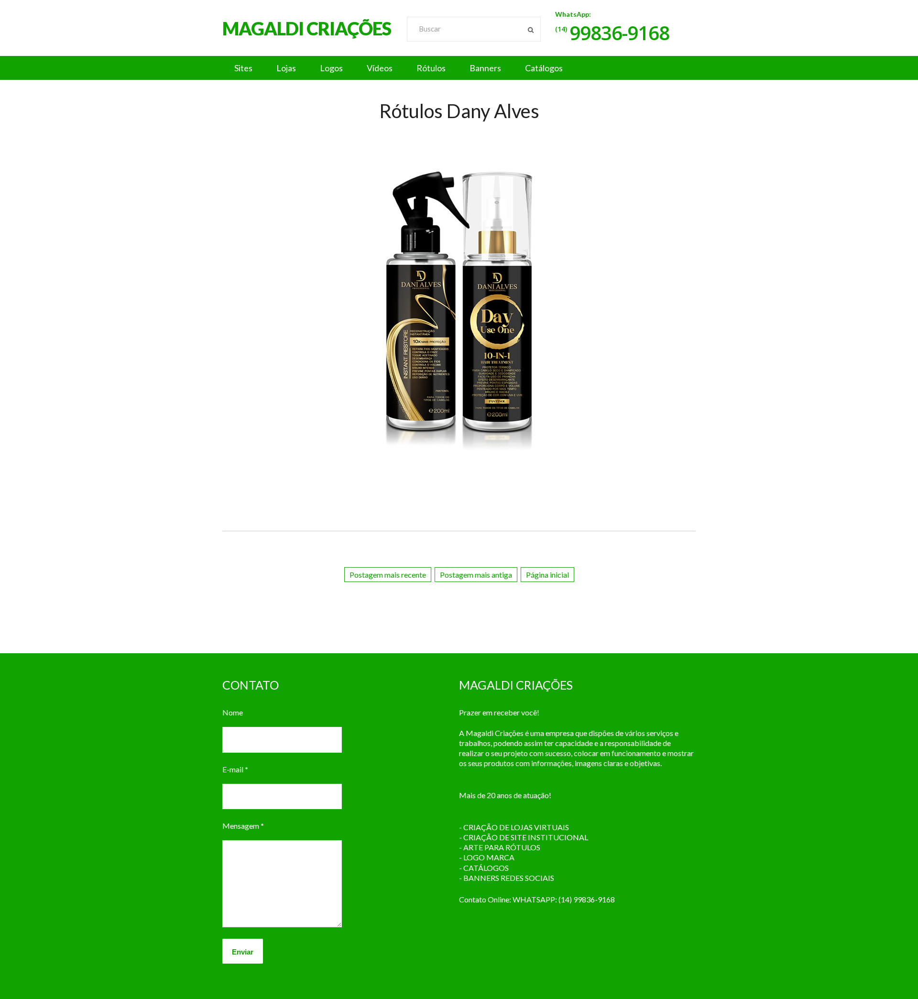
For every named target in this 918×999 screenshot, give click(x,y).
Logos (331, 68)
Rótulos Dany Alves (459, 110)
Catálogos (544, 68)
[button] (459, 68)
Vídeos (380, 68)
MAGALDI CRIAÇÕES (306, 28)
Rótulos (431, 68)
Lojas (286, 68)
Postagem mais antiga (476, 574)
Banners (485, 68)
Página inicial (547, 574)
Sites (243, 68)
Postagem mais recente (388, 574)
